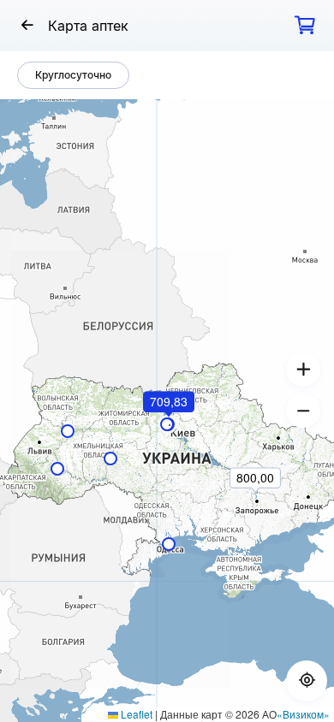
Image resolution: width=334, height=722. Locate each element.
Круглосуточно (73, 74)
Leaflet (135, 714)
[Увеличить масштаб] (303, 369)
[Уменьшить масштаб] (303, 411)
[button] (169, 425)
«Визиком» (303, 714)
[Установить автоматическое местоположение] (306, 680)
